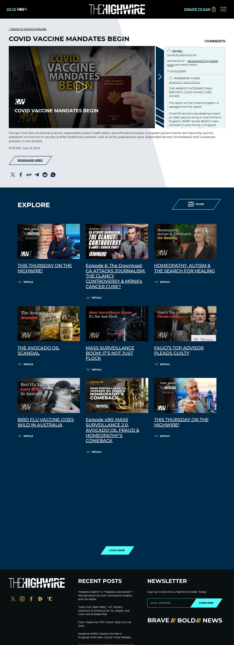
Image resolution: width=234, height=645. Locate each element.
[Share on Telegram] (37, 175)
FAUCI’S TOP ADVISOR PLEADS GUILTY (179, 351)
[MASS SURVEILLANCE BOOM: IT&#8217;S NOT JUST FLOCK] (117, 323)
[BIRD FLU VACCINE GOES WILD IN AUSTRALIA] (49, 395)
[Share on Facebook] (21, 175)
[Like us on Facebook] (31, 599)
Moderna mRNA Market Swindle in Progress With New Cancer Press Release (104, 636)
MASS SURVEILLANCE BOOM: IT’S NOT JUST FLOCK (110, 353)
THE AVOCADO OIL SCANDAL (39, 351)
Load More (117, 550)
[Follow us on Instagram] (22, 599)
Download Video (30, 160)
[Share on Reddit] (45, 175)
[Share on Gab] (29, 175)
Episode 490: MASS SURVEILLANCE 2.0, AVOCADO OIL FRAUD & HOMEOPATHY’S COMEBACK (112, 430)
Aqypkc (177, 51)
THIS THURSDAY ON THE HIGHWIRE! (45, 268)
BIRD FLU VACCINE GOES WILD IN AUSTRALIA (46, 422)
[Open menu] (223, 9)
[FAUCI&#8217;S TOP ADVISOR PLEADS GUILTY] (185, 323)
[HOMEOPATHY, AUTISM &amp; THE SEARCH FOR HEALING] (185, 241)
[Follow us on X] (13, 599)
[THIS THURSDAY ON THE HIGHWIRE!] (49, 241)
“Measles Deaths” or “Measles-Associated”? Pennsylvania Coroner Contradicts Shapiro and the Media (105, 595)
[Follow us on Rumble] (40, 599)
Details (28, 282)
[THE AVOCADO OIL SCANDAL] (49, 323)
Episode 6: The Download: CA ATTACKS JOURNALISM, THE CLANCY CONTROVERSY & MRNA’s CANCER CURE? (116, 276)
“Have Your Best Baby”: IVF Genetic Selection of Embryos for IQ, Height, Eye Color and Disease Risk (103, 611)
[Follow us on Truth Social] (49, 599)
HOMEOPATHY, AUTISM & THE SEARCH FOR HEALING (184, 268)
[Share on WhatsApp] (53, 175)
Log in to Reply (178, 71)
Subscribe (206, 603)
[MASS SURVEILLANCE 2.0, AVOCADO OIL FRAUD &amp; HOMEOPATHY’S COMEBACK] (117, 395)
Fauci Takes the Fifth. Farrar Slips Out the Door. (104, 624)
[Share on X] (13, 175)
